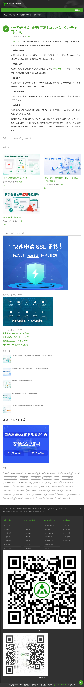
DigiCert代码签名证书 (53, 473)
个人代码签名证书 (38, 482)
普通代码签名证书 (39, 494)
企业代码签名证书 (55, 490)
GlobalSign (76, 473)
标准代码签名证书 (50, 494)
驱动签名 (58, 498)
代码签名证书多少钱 (32, 486)
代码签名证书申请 (69, 486)
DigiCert (41, 473)
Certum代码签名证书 (16, 473)
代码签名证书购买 (20, 490)
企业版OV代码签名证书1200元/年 (16, 333)
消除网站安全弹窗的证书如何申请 (15, 178)
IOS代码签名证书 (24, 478)
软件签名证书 (19, 498)
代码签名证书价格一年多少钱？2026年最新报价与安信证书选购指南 (32, 356)
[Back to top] (81, 682)
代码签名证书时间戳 (57, 486)
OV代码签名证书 (48, 478)
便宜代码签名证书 (66, 490)
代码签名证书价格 (67, 482)
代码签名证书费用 (31, 490)
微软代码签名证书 (20, 494)
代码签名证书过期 (43, 490)
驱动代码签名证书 (29, 498)
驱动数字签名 (40, 498)
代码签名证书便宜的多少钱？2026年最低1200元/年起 (27, 406)
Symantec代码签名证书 (10, 482)
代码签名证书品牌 (20, 486)
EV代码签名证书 (58, 69)
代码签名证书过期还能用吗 (12, 217)
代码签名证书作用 (8, 486)
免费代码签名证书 (8, 494)
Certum (6, 473)
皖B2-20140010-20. (60, 685)
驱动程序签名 (49, 498)
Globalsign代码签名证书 (10, 478)
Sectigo (56, 478)
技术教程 (19, 182)
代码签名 (48, 482)
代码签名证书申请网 (31, 685)
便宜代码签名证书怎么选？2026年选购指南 (24, 393)
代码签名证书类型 (8, 490)
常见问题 (12, 15)
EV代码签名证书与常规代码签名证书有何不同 (44, 29)
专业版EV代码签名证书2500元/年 (16, 337)
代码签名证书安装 (44, 486)
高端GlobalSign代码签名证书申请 (16, 341)
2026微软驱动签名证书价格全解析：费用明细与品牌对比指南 (30, 368)
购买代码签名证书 (8, 498)
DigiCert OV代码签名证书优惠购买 (16, 345)
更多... (5, 185)
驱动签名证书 (66, 498)
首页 (5, 15)
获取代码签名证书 (74, 494)
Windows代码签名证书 (25, 482)
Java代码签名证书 (36, 478)
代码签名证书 (18, 42)
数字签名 (29, 494)
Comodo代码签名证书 (30, 473)
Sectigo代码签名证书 (67, 478)
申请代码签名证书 (62, 494)
